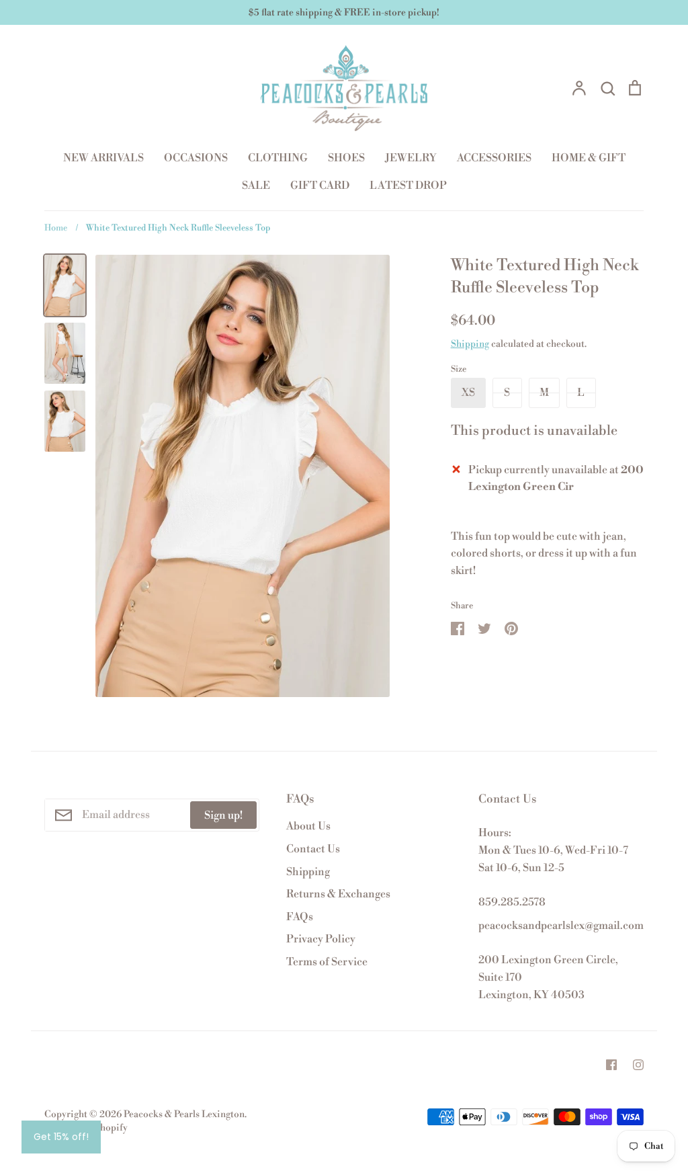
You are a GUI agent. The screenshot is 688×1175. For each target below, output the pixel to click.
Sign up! (223, 815)
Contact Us (313, 849)
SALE (256, 185)
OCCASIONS (196, 158)
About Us (308, 826)
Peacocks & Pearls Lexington (184, 1114)
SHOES (346, 158)
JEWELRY (411, 158)
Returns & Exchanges (338, 894)
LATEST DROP (408, 185)
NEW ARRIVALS (103, 158)
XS (468, 392)
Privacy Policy (320, 939)
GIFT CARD (319, 185)
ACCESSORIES (494, 158)
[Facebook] (611, 1064)
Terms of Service (327, 962)
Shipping (470, 344)
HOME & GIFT (589, 158)
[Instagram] (638, 1064)
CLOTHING (278, 158)
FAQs (299, 917)
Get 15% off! (61, 1136)
